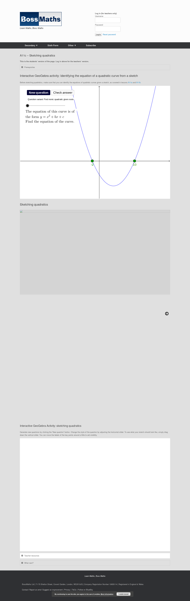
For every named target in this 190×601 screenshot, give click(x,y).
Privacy (67, 589)
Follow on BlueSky (85, 589)
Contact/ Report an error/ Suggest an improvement (42, 589)
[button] (95, 252)
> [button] (167, 314)
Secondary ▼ (31, 45)
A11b (138, 82)
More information (107, 594)
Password (99, 24)
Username (99, 16)
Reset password (109, 34)
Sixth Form (53, 45)
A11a (130, 82)
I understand (123, 594)
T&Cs (74, 589)
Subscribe (91, 45)
